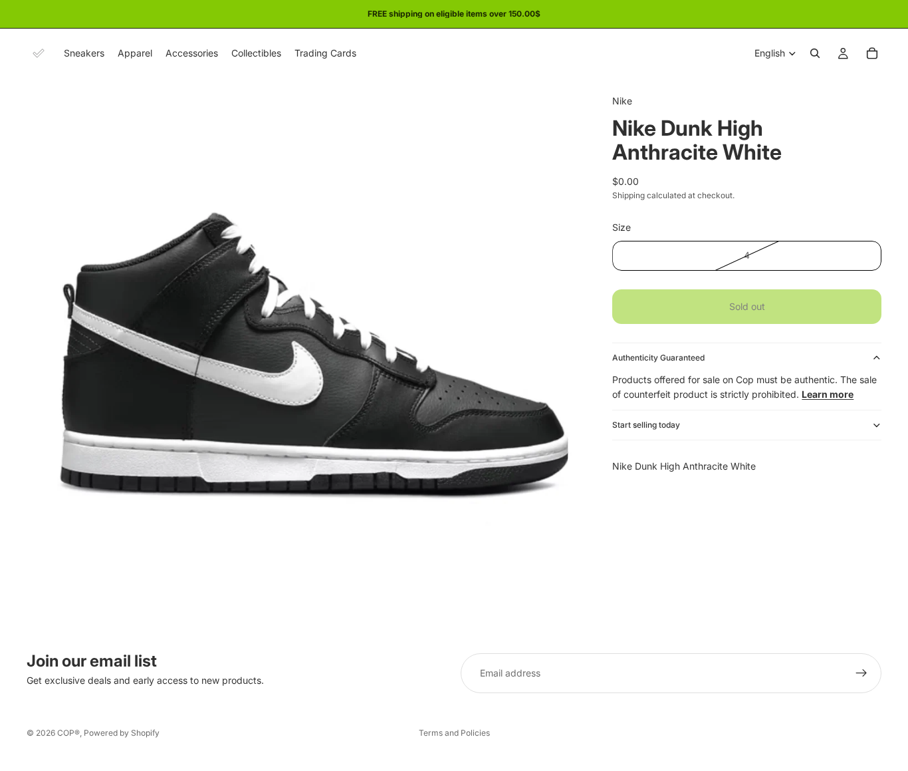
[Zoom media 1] (304, 355)
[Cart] (872, 53)
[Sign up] (861, 673)
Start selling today (646, 425)
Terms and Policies (454, 733)
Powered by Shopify (122, 733)
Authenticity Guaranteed (658, 358)
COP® (68, 733)
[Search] (815, 53)
